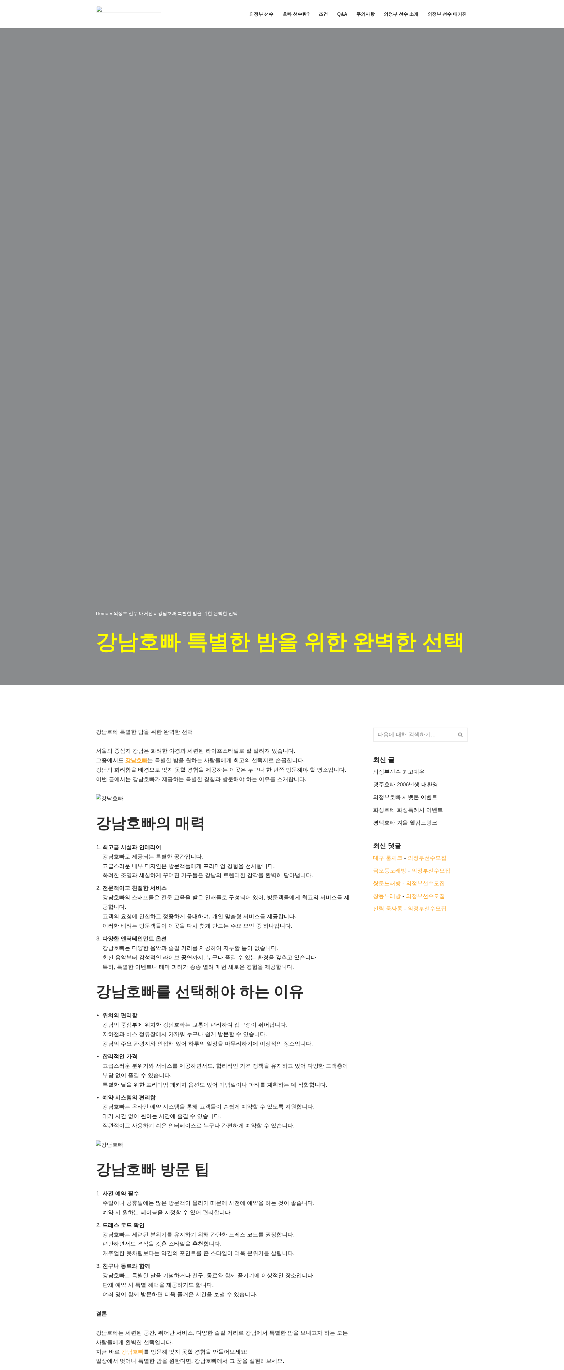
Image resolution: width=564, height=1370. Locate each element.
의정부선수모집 (427, 858)
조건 (323, 14)
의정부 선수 (261, 14)
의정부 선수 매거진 (447, 14)
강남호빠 (136, 760)
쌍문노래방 (387, 883)
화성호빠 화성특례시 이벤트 (408, 810)
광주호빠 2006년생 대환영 (405, 784)
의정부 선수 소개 (401, 14)
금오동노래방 (389, 871)
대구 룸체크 (387, 858)
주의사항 (365, 14)
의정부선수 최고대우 (399, 772)
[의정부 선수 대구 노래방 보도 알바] (130, 14)
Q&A (342, 14)
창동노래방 (387, 896)
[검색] (460, 735)
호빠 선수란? (296, 14)
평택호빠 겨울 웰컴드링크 (405, 823)
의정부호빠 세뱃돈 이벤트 (405, 797)
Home (102, 613)
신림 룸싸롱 (387, 908)
